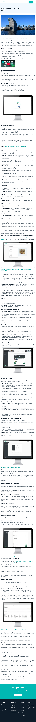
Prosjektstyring (13, 710)
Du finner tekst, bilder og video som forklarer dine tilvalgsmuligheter (14, 375)
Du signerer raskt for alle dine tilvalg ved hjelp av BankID (11, 556)
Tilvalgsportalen (13, 705)
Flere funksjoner (13, 713)
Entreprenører (23, 715)
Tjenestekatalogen (14, 708)
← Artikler (3, 6)
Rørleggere (22, 712)
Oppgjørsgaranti (13, 707)
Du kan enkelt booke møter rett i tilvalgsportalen (10, 467)
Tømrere (22, 713)
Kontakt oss (22, 707)
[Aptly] (3, 1)
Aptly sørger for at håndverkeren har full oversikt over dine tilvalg (13, 629)
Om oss (22, 705)
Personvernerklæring (31, 705)
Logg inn (25, 1)
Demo (31, 1)
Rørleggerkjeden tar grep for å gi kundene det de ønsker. (16, 146)
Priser (22, 708)
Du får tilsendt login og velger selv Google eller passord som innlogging (14, 122)
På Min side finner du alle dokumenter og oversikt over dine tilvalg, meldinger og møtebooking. (16, 270)
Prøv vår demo (18, 694)
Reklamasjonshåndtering (15, 712)
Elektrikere (22, 710)
